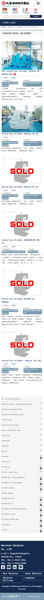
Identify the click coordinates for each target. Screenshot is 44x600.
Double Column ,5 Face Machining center (22, 404)
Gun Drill (22, 461)
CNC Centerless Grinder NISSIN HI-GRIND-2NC (21, 73)
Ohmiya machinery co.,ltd (31, 144)
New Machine (10, 573)
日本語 (35, 12)
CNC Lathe (22, 435)
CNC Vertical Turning (22, 425)
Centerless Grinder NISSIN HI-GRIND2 (19, 300)
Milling (22, 446)
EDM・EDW (22, 440)
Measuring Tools (22, 499)
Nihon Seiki (33, 252)
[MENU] (38, 4)
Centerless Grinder (10, 83)
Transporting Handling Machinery (22, 509)
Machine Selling (8, 579)
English (15, 12)
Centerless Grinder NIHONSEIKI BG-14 (21, 241)
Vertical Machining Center (22, 409)
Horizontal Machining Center (22, 414)
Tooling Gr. (22, 525)
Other (22, 530)
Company (30, 578)
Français (26, 12)
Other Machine (22, 493)
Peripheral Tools (22, 514)
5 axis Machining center (22, 398)
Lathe (22, 451)
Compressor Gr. (22, 504)
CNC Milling (22, 419)
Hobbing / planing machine (22, 483)
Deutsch (5, 12)
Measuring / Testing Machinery (22, 478)
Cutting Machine (22, 488)
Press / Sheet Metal (22, 472)
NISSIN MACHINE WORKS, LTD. (32, 84)
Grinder (5, 85)
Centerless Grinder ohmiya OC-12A (21, 361)
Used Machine (33, 573)
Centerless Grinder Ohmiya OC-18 (20, 134)
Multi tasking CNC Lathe (22, 430)
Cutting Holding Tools (22, 520)
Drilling (22, 467)
